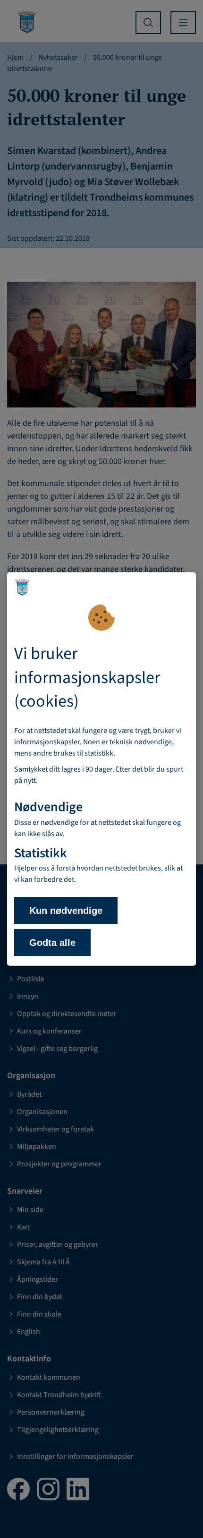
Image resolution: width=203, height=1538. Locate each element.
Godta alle (52, 942)
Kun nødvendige (65, 910)
